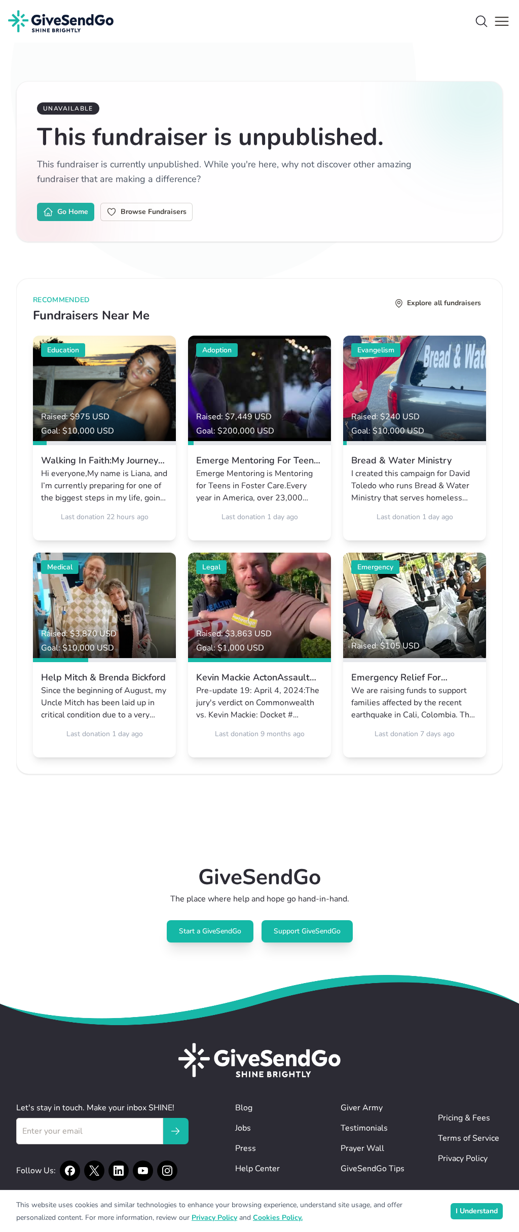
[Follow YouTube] (143, 1171)
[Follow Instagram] (167, 1171)
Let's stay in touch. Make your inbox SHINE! (95, 1107)
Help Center (257, 1168)
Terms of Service (468, 1138)
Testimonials (364, 1128)
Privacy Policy (463, 1158)
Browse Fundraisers (154, 211)
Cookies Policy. (278, 1217)
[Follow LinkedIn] (118, 1171)
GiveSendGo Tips (372, 1168)
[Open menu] (502, 21)
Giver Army (362, 1107)
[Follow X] (94, 1171)
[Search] (481, 21)
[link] (104, 438)
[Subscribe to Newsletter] (175, 1131)
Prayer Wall (362, 1148)
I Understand (477, 1211)
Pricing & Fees (464, 1118)
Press (245, 1148)
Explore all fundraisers (444, 303)
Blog (243, 1107)
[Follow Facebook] (70, 1171)
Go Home (72, 211)
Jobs (243, 1128)
